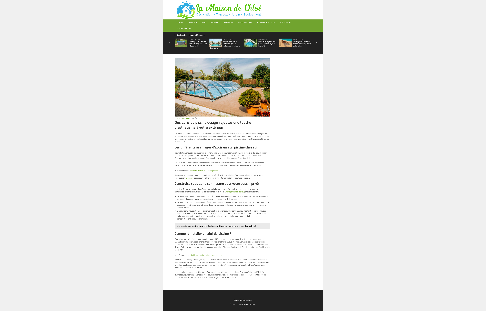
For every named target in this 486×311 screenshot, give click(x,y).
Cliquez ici (189, 177)
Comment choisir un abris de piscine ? (204, 170)
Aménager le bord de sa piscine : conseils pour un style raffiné (302, 43)
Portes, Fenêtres (184, 28)
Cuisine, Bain (192, 22)
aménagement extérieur (234, 191)
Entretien (215, 22)
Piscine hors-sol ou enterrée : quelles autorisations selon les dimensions (224, 44)
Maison (180, 22)
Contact (236, 300)
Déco (204, 22)
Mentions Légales (246, 300)
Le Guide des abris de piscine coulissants (205, 255)
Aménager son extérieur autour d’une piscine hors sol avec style (198, 43)
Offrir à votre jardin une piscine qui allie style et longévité (267, 43)
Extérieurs (228, 22)
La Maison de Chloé (249, 304)
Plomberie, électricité (266, 22)
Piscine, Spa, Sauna (245, 22)
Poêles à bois (285, 22)
